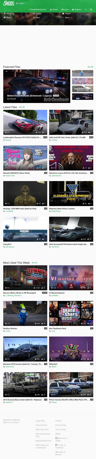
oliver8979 (9, 211)
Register (77, 9)
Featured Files (41, 425)
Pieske (54, 402)
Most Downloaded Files (43, 435)
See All (90, 66)
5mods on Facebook (60, 446)
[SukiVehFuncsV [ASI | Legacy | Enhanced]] (82, 89)
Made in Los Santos (11, 422)
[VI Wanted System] (82, 81)
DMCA (57, 434)
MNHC (54, 366)
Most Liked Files (42, 429)
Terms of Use (60, 429)
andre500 (55, 295)
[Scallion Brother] (82, 73)
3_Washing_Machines (14, 295)
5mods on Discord (60, 453)
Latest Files (40, 420)
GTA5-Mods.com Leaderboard (42, 446)
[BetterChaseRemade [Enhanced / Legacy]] (82, 96)
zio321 (8, 331)
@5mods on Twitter (61, 439)
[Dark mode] (85, 9)
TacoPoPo (55, 247)
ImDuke (54, 140)
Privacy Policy (60, 425)
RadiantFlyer (56, 211)
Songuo (8, 140)
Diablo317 (9, 402)
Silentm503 (10, 366)
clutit (53, 331)
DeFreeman (10, 247)
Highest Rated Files (43, 440)
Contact (58, 420)
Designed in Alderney (11, 420)
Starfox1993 (10, 175)
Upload (55, 9)
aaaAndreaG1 (57, 175)
